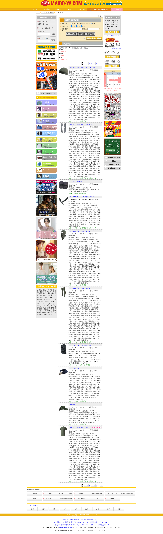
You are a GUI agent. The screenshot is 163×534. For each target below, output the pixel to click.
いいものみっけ (116, 9)
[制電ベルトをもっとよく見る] (64, 413)
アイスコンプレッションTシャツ (79, 427)
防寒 (93, 23)
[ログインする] (112, 31)
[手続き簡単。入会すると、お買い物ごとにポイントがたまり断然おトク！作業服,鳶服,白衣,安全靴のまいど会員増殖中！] (112, 56)
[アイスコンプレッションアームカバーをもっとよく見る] (64, 133)
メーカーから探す (32, 505)
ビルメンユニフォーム (50, 114)
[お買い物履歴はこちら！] (112, 65)
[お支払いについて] (112, 169)
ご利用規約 (57, 522)
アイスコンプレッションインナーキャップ (82, 67)
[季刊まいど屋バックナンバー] (112, 119)
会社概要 (58, 9)
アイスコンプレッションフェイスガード (82, 231)
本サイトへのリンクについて (79, 522)
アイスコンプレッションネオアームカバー (82, 197)
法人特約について (103, 525)
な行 (76, 509)
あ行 (32, 509)
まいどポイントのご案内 (115, 48)
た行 (65, 509)
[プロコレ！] (46, 216)
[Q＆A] (112, 162)
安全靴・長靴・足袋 (50, 157)
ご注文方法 (46, 9)
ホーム (35, 9)
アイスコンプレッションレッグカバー (81, 288)
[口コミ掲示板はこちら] (112, 154)
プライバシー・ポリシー (89, 525)
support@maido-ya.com (65, 527)
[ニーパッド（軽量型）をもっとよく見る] (64, 190)
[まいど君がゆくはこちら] (112, 137)
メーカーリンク (104, 522)
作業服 (46, 102)
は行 (86, 509)
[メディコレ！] (46, 283)
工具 (48, 170)
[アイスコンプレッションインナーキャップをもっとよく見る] (64, 76)
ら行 (119, 509)
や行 (108, 509)
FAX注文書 (93, 522)
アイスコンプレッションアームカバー (81, 124)
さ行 (54, 509)
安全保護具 (47, 163)
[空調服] (46, 193)
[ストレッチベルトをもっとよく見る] (64, 376)
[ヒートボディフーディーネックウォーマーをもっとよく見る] (64, 353)
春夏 (73, 23)
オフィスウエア (49, 133)
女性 (78, 26)
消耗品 (46, 176)
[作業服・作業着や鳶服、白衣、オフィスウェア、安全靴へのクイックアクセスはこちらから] (46, 99)
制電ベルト (73, 404)
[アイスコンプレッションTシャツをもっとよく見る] (64, 436)
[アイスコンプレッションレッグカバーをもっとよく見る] (64, 296)
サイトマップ (81, 9)
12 (101, 63)
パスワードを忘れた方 (112, 35)
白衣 (48, 145)
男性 (73, 26)
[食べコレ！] (46, 261)
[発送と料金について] (112, 158)
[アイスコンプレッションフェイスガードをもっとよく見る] (64, 239)
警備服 (46, 121)
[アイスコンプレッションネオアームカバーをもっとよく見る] (64, 205)
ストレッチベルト (75, 368)
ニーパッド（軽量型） (76, 181)
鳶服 (48, 108)
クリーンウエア (49, 151)
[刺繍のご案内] (112, 166)
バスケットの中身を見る (100, 9)
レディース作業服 (50, 127)
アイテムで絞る (71, 34)
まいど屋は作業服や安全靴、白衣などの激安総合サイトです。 (81, 519)
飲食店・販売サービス (49, 139)
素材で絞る (90, 34)
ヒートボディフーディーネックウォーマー (82, 345)
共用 (83, 26)
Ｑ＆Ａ (70, 9)
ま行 (97, 509)
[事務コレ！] (46, 238)
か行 (43, 509)
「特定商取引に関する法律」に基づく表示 (66, 525)
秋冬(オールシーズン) (83, 23)
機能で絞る (81, 34)
